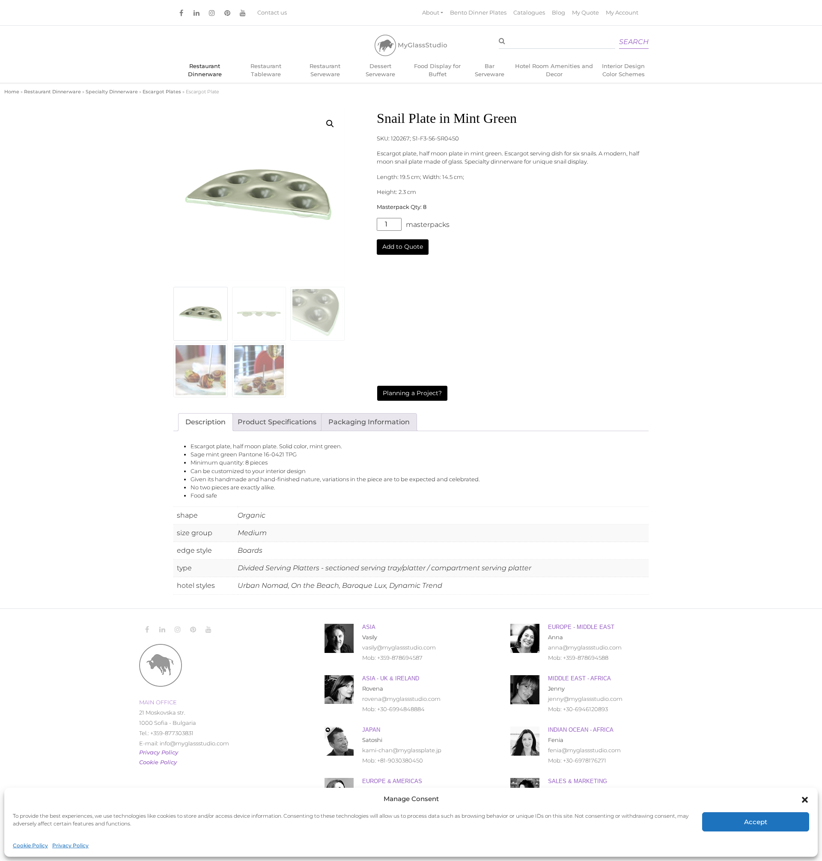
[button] (805, 799)
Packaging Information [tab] (369, 422)
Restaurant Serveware (325, 70)
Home (11, 92)
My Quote (585, 12)
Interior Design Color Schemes (623, 70)
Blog (558, 12)
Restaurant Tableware (265, 70)
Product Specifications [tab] (277, 422)
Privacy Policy (70, 845)
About (430, 12)
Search (634, 42)
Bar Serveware (489, 70)
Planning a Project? (412, 393)
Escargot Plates (162, 92)
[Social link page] (181, 13)
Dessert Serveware (380, 70)
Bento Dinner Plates (478, 12)
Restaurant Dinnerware (205, 70)
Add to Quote (402, 246)
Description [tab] (205, 422)
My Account (622, 12)
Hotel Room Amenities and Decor (554, 70)
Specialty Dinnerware (112, 92)
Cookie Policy (30, 845)
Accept (755, 822)
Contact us (272, 12)
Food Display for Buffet (437, 70)
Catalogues (529, 12)
